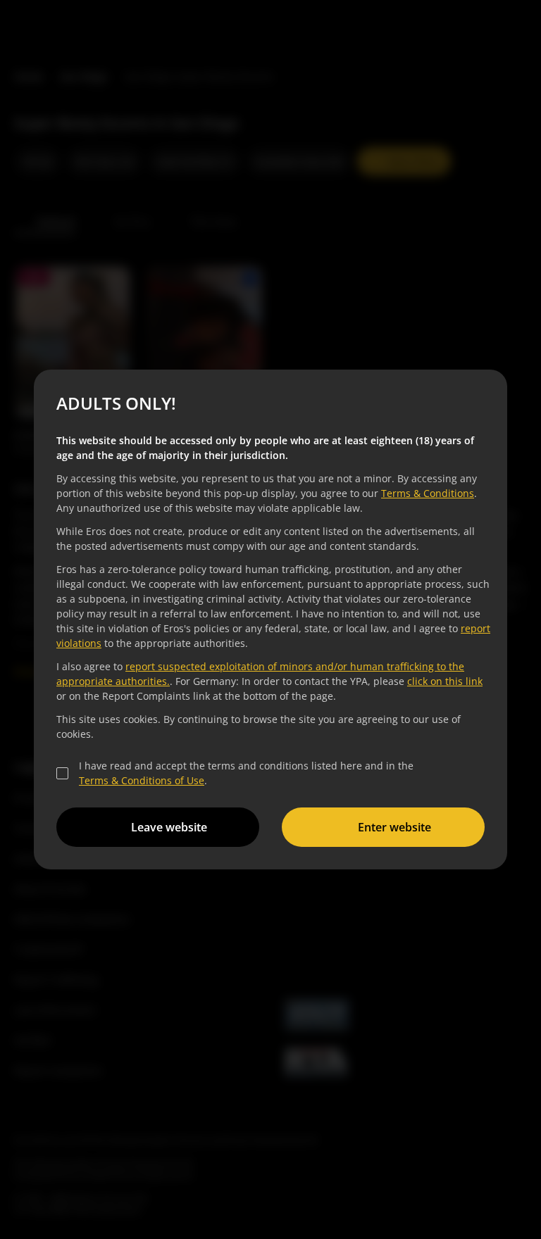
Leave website (167, 827)
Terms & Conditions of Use (139, 780)
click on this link (442, 681)
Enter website (392, 827)
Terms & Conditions (425, 493)
